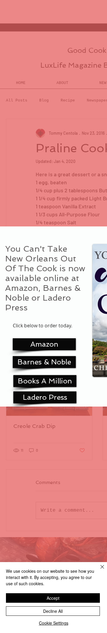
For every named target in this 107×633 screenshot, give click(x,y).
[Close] (99, 570)
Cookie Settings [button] (53, 623)
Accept (53, 598)
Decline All (53, 611)
